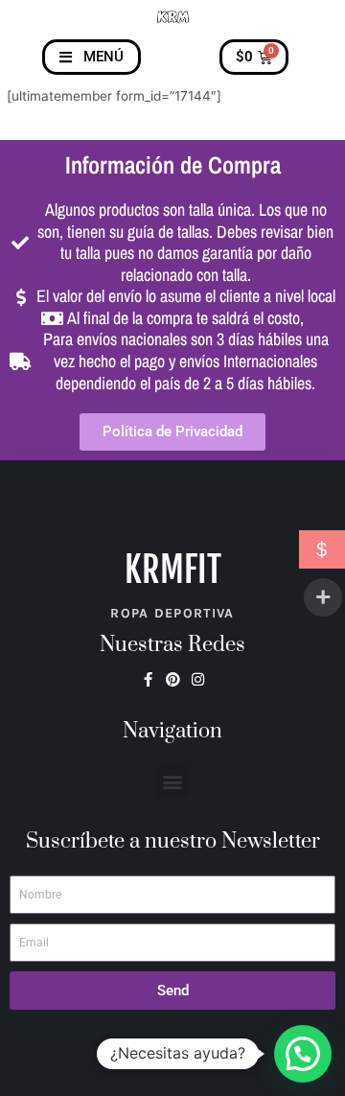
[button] (173, 781)
